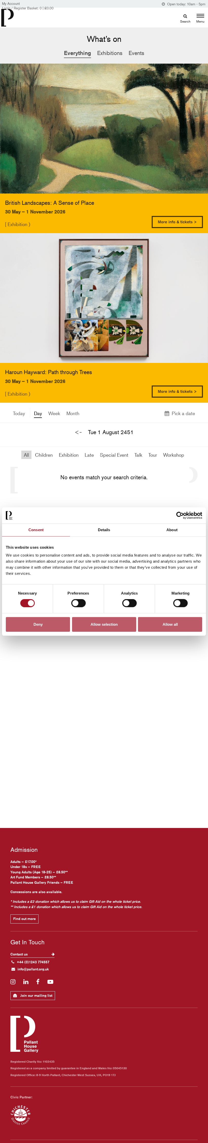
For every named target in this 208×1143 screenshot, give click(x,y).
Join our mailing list (35, 995)
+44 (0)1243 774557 (33, 962)
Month (72, 413)
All (26, 455)
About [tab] (172, 530)
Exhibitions (110, 53)
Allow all (170, 624)
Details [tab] (104, 530)
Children (44, 455)
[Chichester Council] (20, 1115)
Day (38, 413)
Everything (77, 53)
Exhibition (69, 455)
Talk (138, 455)
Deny (38, 624)
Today (19, 413)
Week (54, 413)
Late (89, 455)
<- (78, 432)
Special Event (114, 455)
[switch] (78, 603)
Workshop (173, 455)
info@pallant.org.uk (33, 969)
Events (136, 53)
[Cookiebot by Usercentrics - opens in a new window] (180, 515)
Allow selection (104, 624)
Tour (152, 455)
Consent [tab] (36, 530)
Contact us (19, 954)
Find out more (24, 918)
